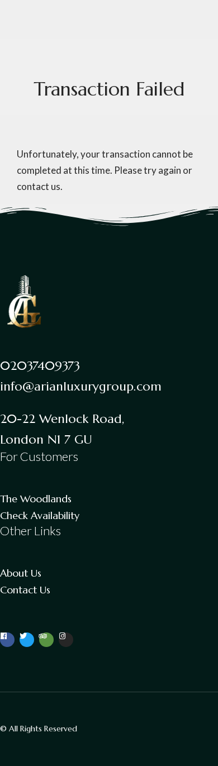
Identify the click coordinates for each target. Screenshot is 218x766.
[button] (179, 21)
